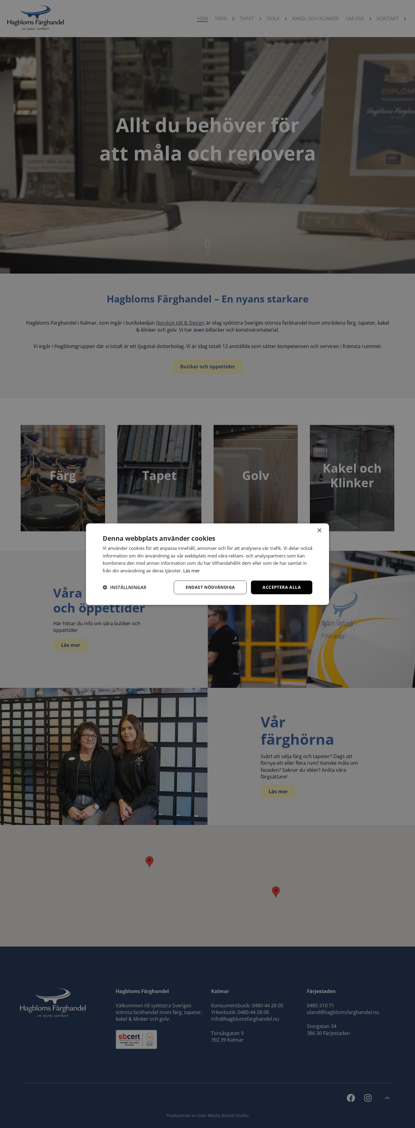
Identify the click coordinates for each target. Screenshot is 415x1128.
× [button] (319, 530)
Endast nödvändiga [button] (210, 587)
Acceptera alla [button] (281, 587)
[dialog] (207, 564)
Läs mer (191, 570)
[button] (124, 587)
